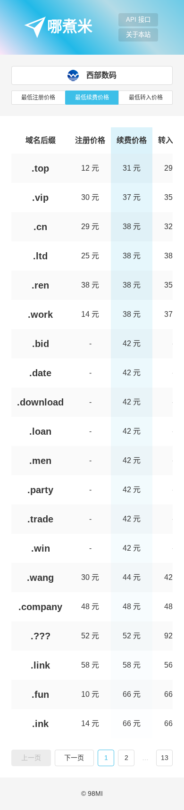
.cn (40, 227)
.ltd (40, 256)
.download (40, 402)
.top (40, 168)
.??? (40, 636)
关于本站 (138, 34)
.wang (40, 577)
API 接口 (138, 19)
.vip (40, 197)
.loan (40, 431)
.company (40, 607)
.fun (40, 694)
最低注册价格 (38, 97)
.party (40, 490)
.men (40, 460)
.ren (40, 285)
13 (164, 757)
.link (40, 665)
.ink (40, 724)
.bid (40, 344)
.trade (40, 519)
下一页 (74, 757)
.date (40, 373)
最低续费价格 (92, 97)
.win (40, 548)
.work (40, 314)
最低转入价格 (146, 97)
